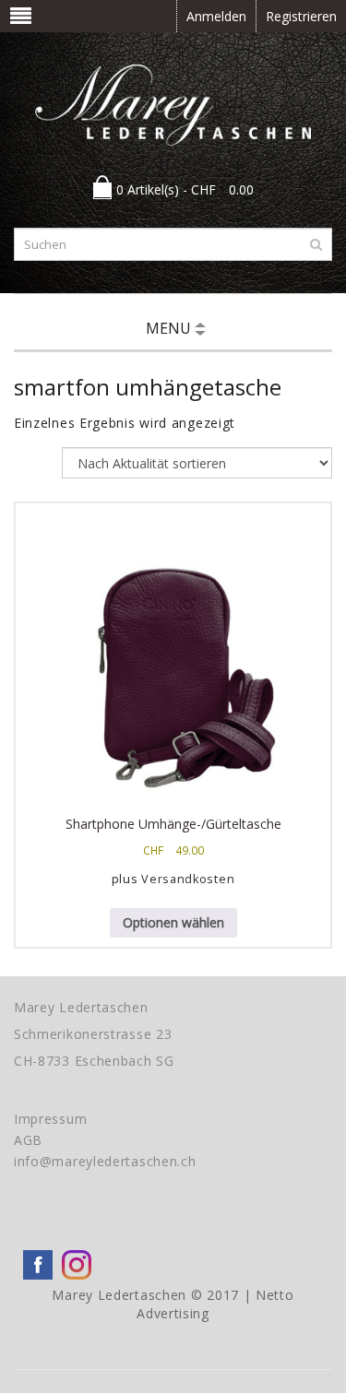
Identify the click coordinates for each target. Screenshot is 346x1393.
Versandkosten (187, 879)
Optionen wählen (173, 922)
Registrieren (301, 16)
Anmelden (216, 16)
